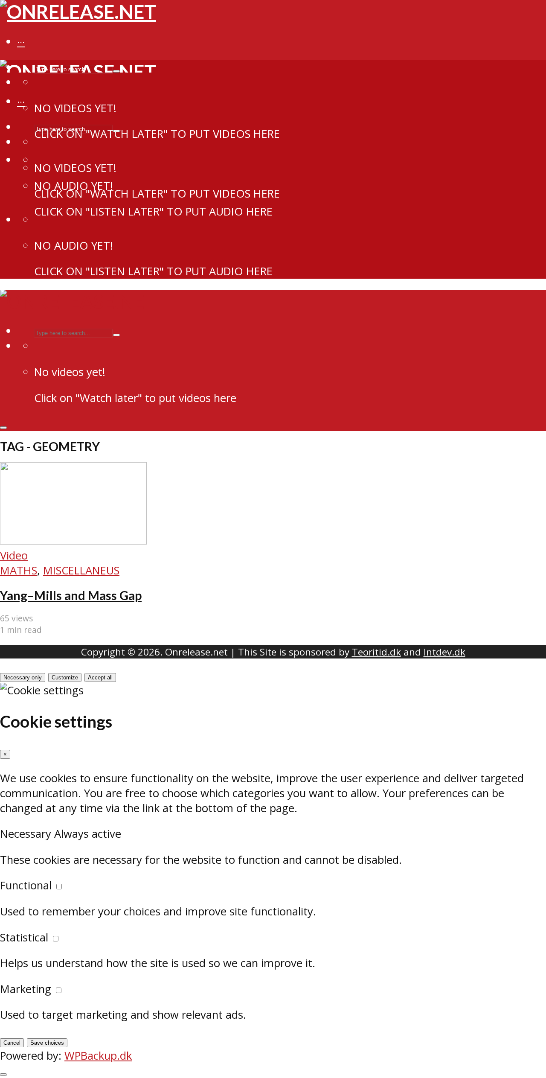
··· (21, 42)
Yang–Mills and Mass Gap (71, 595)
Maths (18, 570)
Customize (65, 677)
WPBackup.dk (98, 1055)
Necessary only (22, 677)
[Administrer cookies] (3, 1074)
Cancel (11, 1043)
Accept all (100, 677)
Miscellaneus (81, 570)
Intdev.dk (444, 651)
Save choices (47, 1043)
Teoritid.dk (376, 651)
